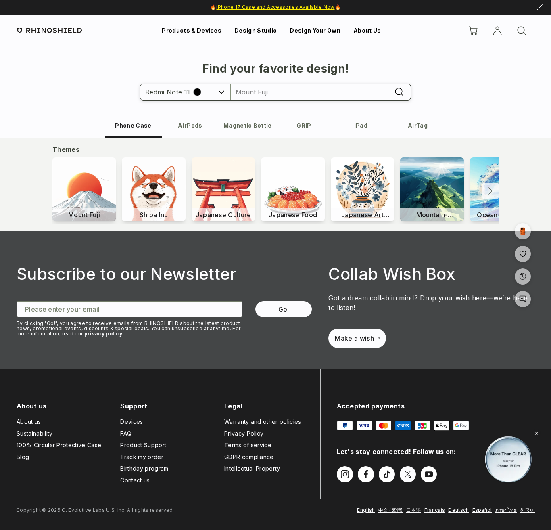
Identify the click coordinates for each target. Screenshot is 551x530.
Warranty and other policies (262, 421)
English (366, 510)
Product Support (143, 445)
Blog (23, 456)
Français (434, 510)
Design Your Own (315, 30)
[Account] (497, 31)
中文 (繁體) (390, 510)
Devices (131, 421)
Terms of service (247, 445)
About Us (367, 30)
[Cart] (473, 31)
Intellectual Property (252, 468)
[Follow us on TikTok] (387, 474)
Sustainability (34, 433)
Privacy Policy (243, 433)
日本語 (413, 510)
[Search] (521, 31)
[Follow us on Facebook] (366, 474)
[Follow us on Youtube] (429, 474)
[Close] (536, 433)
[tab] (133, 125)
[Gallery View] (523, 231)
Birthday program (144, 468)
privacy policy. (104, 334)
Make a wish (354, 338)
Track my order (141, 456)
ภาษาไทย (506, 510)
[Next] (490, 191)
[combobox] (309, 92)
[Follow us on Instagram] (345, 474)
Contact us (135, 480)
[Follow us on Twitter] (408, 474)
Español (482, 510)
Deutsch (458, 510)
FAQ (125, 433)
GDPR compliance (249, 456)
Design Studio (255, 30)
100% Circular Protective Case (59, 445)
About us (29, 421)
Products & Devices (191, 30)
